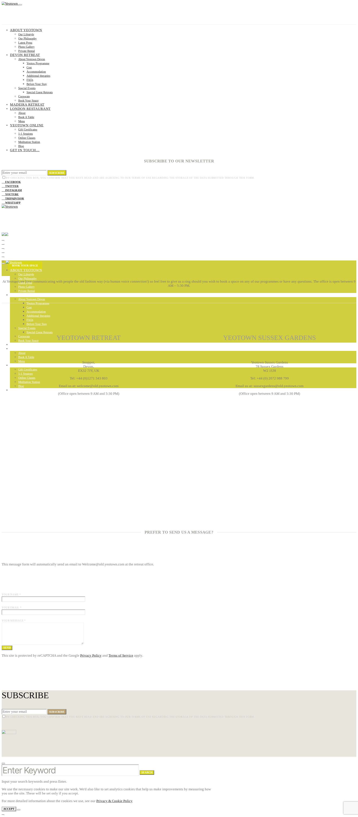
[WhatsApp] (3, 260)
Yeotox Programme (38, 63)
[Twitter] (3, 243)
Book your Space (25, 265)
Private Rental (26, 51)
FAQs (30, 80)
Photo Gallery (26, 46)
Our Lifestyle (26, 34)
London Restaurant (30, 109)
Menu (21, 121)
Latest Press (25, 42)
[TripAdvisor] (3, 255)
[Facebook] (3, 239)
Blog (21, 146)
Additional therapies (38, 75)
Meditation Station (29, 142)
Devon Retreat (25, 55)
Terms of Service (121, 655)
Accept (9, 808)
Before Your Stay (37, 84)
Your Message (14, 620)
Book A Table (26, 117)
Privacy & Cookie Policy (114, 801)
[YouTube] (3, 251)
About (21, 113)
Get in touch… (25, 150)
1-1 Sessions (25, 133)
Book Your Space (28, 100)
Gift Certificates (27, 129)
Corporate (24, 96)
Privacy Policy (91, 655)
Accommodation (36, 71)
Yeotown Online (27, 125)
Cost (29, 67)
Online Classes (26, 137)
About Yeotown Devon (31, 59)
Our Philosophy (27, 38)
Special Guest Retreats (40, 92)
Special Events (26, 88)
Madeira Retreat (27, 105)
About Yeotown (26, 30)
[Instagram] (3, 247)
